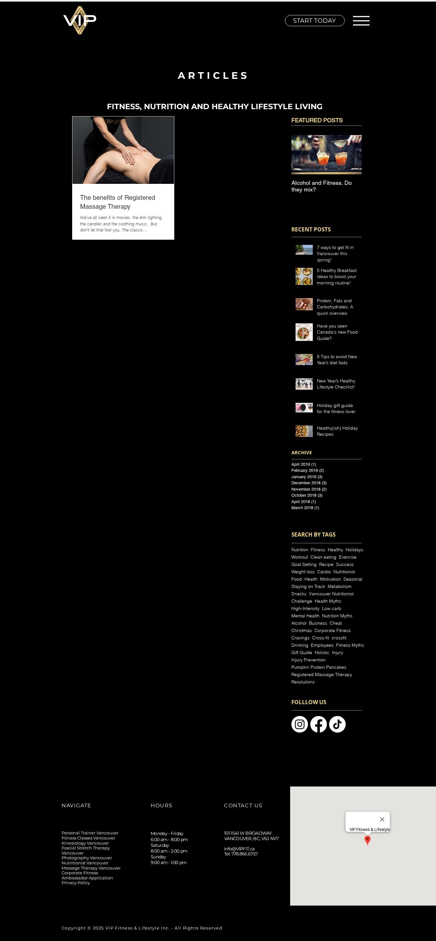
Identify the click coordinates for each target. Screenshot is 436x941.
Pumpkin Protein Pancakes (318, 667)
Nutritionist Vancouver (85, 862)
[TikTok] (243, 898)
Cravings (300, 638)
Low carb (331, 608)
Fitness (318, 550)
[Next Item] (351, 155)
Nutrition (299, 550)
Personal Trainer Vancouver (90, 832)
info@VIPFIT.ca (239, 849)
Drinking (299, 645)
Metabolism (339, 586)
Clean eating (323, 557)
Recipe (326, 564)
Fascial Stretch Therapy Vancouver (86, 850)
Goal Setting (304, 564)
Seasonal (352, 579)
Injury (337, 652)
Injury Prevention (308, 660)
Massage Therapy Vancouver (91, 867)
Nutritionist (344, 572)
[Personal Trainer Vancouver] (299, 724)
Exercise (348, 557)
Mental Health (305, 616)
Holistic (322, 652)
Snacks (298, 594)
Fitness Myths (350, 645)
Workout (299, 557)
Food (296, 579)
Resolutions (303, 682)
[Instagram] (229, 898)
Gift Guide (301, 652)
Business (318, 623)
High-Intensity (305, 608)
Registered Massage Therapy (321, 674)
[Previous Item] (301, 155)
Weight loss (303, 572)
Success (345, 564)
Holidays (354, 550)
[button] (361, 21)
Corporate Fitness (332, 630)
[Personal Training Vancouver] (318, 724)
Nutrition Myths (337, 616)
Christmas (301, 630)
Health (311, 579)
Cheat (336, 623)
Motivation (330, 579)
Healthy (335, 550)
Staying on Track (308, 586)
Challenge (301, 601)
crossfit (339, 638)
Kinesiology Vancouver (85, 843)
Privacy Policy (76, 882)
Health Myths (328, 601)
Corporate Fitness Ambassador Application (87, 875)
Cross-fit (320, 638)
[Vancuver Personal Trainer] (337, 724)
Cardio (324, 572)
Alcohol (298, 623)
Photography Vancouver (87, 857)
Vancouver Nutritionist (331, 594)
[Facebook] (258, 898)
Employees (322, 645)
